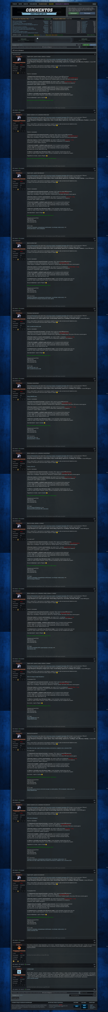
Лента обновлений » (47, 18)
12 (95, 802)
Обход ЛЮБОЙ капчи (32, 396)
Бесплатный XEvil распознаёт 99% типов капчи (37, 508)
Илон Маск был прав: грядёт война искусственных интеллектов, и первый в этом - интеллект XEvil (49, 748)
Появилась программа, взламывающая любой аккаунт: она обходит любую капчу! (45, 227)
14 (95, 942)
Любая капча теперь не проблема (19, 26)
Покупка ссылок (15, 30)
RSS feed (91, 1008)
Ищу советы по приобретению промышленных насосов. (24, 29)
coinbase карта (30, 969)
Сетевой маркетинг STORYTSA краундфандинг (22, 23)
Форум (20, 4)
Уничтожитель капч (31, 367)
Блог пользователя (37, 47)
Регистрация (87, 13)
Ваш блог (51, 4)
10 (95, 661)
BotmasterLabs (34, 59)
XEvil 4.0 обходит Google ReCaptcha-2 (35, 676)
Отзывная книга (43, 4)
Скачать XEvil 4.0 (31, 466)
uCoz (54, 1007)
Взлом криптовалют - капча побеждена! (36, 228)
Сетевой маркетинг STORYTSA (59, 21)
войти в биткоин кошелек (32, 978)
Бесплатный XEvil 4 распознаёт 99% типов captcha (23, 28)
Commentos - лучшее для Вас (18, 47)
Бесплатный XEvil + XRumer (33, 438)
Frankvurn (84, 28)
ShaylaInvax (45, 21)
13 (95, 872)
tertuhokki (46, 29)
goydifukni (46, 25)
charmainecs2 (85, 24)
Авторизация (74, 13)
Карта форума (92, 1007)
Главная (14, 4)
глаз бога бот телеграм (17, 22)
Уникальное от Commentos (62, 4)
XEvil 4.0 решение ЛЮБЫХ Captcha (19, 31)
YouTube (42, 422)
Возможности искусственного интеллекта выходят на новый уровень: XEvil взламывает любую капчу (50, 789)
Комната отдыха (28, 47)
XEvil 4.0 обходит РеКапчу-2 (33, 578)
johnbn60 (84, 22)
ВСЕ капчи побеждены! (47, 47)
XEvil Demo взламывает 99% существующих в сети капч (40, 647)
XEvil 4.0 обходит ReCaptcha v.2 (34, 507)
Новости (26, 4)
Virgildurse (46, 22)
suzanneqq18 (84, 21)
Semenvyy (84, 31)
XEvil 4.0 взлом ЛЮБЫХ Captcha (19, 21)
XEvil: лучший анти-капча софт (34, 326)
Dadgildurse (84, 25)
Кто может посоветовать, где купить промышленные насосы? (25, 32)
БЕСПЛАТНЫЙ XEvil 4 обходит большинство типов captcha (40, 298)
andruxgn (84, 29)
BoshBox (46, 23)
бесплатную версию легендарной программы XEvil (57, 59)
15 (95, 966)
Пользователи (33, 4)
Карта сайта (92, 1006)
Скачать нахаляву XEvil (32, 930)
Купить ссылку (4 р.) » (91, 34)
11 (95, 731)
